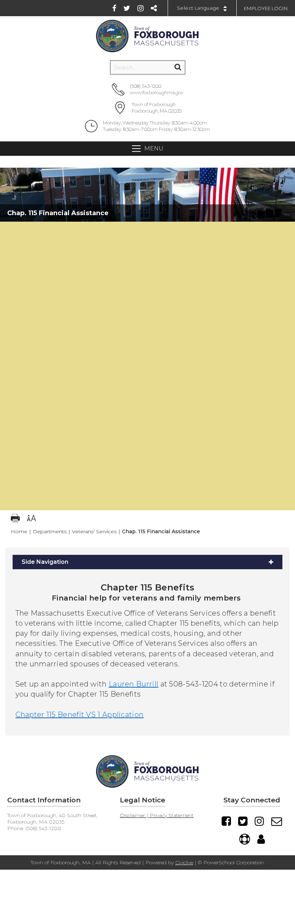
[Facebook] (114, 8)
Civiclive (184, 862)
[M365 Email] (277, 821)
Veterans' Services (94, 531)
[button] (147, 229)
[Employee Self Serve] (261, 839)
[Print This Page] (15, 519)
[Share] (153, 8)
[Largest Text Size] (31, 519)
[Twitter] (127, 8)
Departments (50, 531)
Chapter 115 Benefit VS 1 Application (79, 714)
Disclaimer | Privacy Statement (157, 815)
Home (19, 531)
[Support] (245, 839)
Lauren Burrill (133, 684)
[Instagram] (140, 8)
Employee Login (266, 8)
